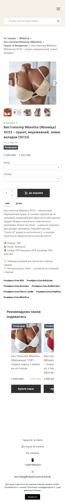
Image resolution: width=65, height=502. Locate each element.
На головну (32, 453)
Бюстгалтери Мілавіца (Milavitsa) (23, 42)
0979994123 (34, 465)
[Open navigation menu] (58, 9)
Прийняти (32, 497)
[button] (58, 21)
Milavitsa (24, 38)
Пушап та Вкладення (16, 45)
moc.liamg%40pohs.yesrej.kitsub (32, 476)
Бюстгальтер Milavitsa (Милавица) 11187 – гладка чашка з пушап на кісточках (25, 362)
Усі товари (10, 38)
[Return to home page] (19, 9)
